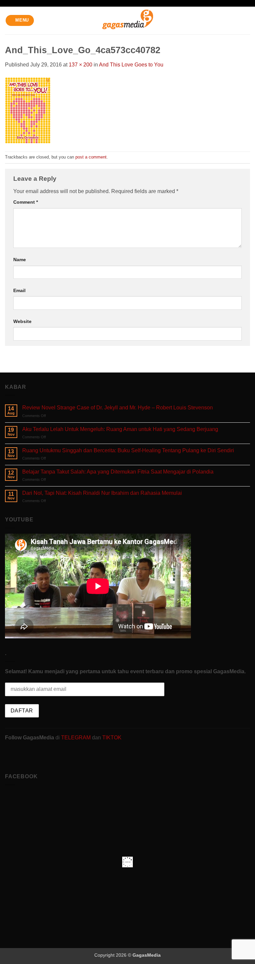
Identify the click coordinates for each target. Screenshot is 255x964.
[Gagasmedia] (128, 20)
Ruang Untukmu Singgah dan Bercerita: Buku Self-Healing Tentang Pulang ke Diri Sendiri (128, 450)
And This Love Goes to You (131, 64)
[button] (20, 20)
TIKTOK (112, 737)
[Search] (247, 20)
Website (22, 321)
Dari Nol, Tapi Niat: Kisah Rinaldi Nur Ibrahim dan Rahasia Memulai (102, 493)
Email (19, 290)
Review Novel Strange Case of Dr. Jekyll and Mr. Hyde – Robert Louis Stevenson (117, 407)
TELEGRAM (76, 737)
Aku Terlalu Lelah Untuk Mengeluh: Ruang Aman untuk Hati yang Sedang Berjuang (120, 429)
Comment (25, 202)
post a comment (91, 157)
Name (19, 259)
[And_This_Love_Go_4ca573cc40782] (27, 110)
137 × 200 (80, 64)
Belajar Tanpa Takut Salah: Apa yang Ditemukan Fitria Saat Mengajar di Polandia (117, 472)
